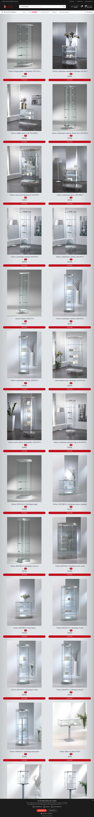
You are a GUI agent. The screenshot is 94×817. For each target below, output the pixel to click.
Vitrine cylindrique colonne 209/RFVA (24, 380)
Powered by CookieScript (47, 815)
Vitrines (32, 12)
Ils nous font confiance (64, 12)
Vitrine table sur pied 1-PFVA (69, 751)
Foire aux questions (88, 1)
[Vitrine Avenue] (9, 7)
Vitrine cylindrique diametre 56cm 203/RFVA (69, 442)
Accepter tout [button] (41, 810)
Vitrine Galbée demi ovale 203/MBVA (24, 133)
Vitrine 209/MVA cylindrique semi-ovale (69, 566)
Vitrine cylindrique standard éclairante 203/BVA (69, 71)
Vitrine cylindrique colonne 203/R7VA (24, 257)
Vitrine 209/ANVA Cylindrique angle (24, 504)
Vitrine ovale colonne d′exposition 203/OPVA (24, 442)
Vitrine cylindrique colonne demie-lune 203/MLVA (69, 133)
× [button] (92, 800)
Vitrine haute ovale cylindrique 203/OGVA (69, 380)
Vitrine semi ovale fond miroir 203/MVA (24, 195)
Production (54, 12)
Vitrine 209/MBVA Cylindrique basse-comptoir (70, 504)
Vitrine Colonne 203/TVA (24, 318)
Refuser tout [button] (52, 810)
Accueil (24, 12)
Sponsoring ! (72, 1)
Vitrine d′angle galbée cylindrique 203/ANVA (24, 71)
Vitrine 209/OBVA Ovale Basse (24, 628)
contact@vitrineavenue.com (26, 1)
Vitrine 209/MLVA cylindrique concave (24, 566)
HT (22, 73)
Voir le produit (24, 79)
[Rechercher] (64, 6)
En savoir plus (64, 804)
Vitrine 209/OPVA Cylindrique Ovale (24, 690)
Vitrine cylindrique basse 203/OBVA (70, 195)
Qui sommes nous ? (45, 12)
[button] (47, 813)
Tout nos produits (24, 6)
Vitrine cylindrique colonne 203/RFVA (70, 257)
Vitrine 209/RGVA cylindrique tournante (24, 751)
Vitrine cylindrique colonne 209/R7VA (70, 318)
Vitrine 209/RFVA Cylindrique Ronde (69, 690)
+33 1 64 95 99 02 (14, 1)
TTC (25, 73)
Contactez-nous (80, 1)
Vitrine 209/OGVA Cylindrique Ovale (69, 628)
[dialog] (47, 808)
